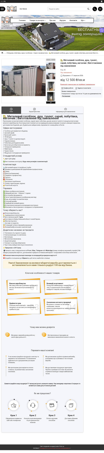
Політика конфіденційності (63, 448)
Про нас (52, 20)
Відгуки (63, 20)
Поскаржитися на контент (46, 448)
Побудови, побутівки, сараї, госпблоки (19, 53)
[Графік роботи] (100, 9)
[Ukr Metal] (12, 9)
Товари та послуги (37, 20)
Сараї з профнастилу (41, 53)
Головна (22, 20)
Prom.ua (61, 446)
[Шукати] (88, 9)
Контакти (73, 20)
